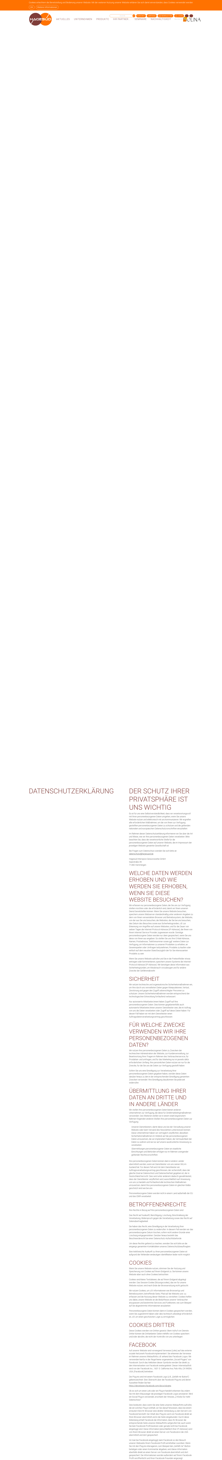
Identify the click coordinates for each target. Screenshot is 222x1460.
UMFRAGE (152, 16)
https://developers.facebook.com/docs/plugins (150, 1385)
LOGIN (180, 16)
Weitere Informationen (47, 7)
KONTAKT (141, 16)
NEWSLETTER (167, 16)
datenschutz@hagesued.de (141, 854)
